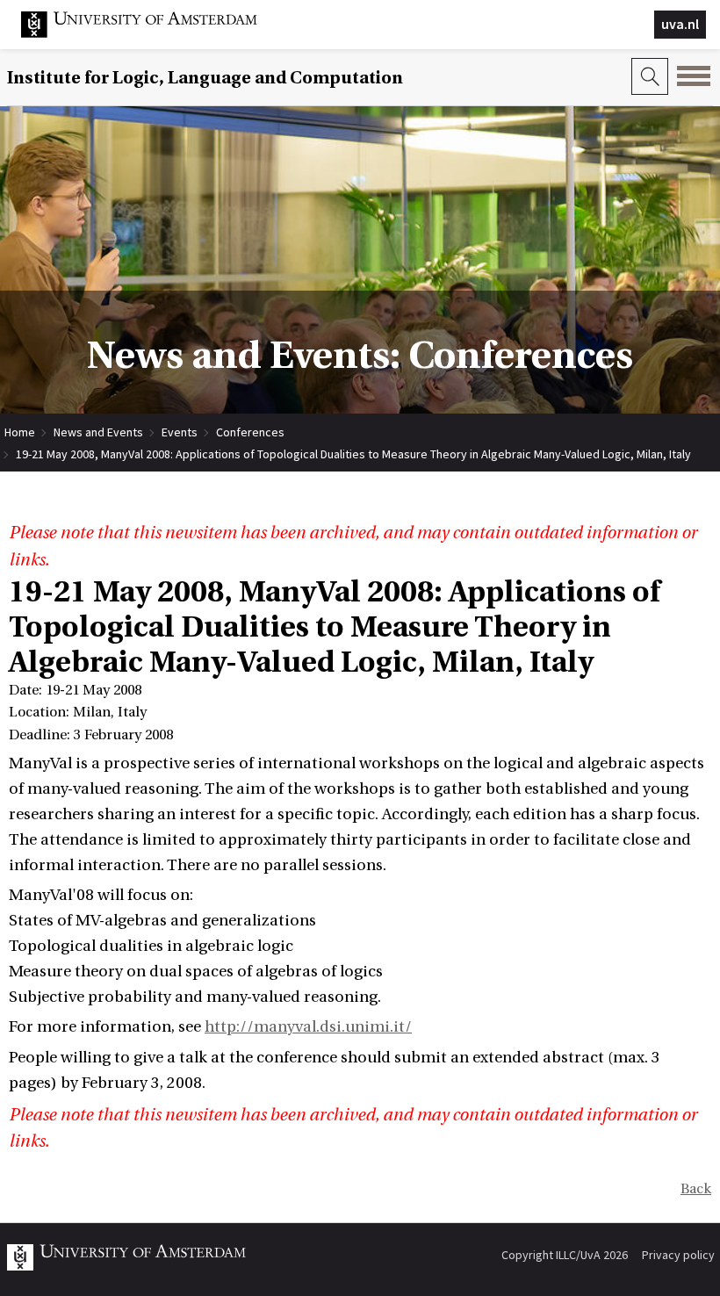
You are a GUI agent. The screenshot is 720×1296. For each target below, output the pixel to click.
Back (695, 1189)
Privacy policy (678, 1255)
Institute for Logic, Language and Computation (205, 78)
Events (180, 432)
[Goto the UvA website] (152, 33)
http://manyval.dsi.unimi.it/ (308, 1027)
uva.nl (680, 23)
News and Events (98, 432)
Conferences (250, 432)
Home (19, 432)
